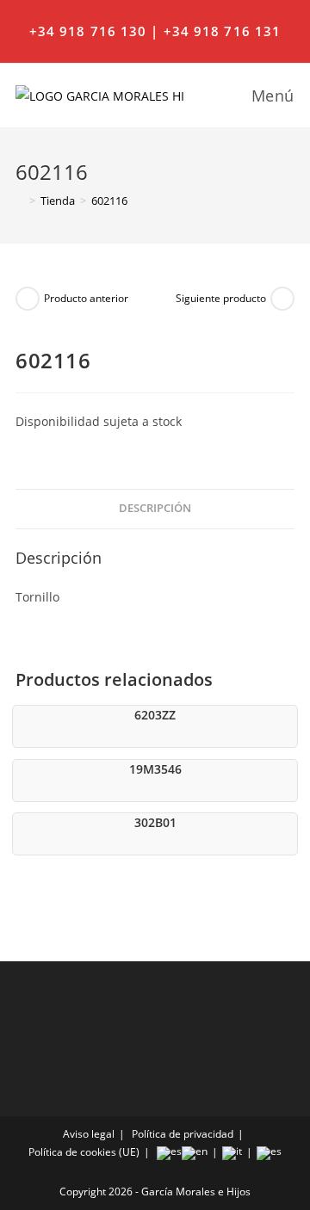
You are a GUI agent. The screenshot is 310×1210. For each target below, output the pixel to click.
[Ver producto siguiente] (282, 299)
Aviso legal (89, 1134)
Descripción (155, 508)
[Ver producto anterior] (28, 299)
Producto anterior (86, 298)
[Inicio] (20, 200)
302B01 (155, 822)
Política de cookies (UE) (84, 1152)
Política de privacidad (182, 1134)
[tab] (155, 509)
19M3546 (155, 769)
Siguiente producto (221, 298)
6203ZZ (155, 715)
